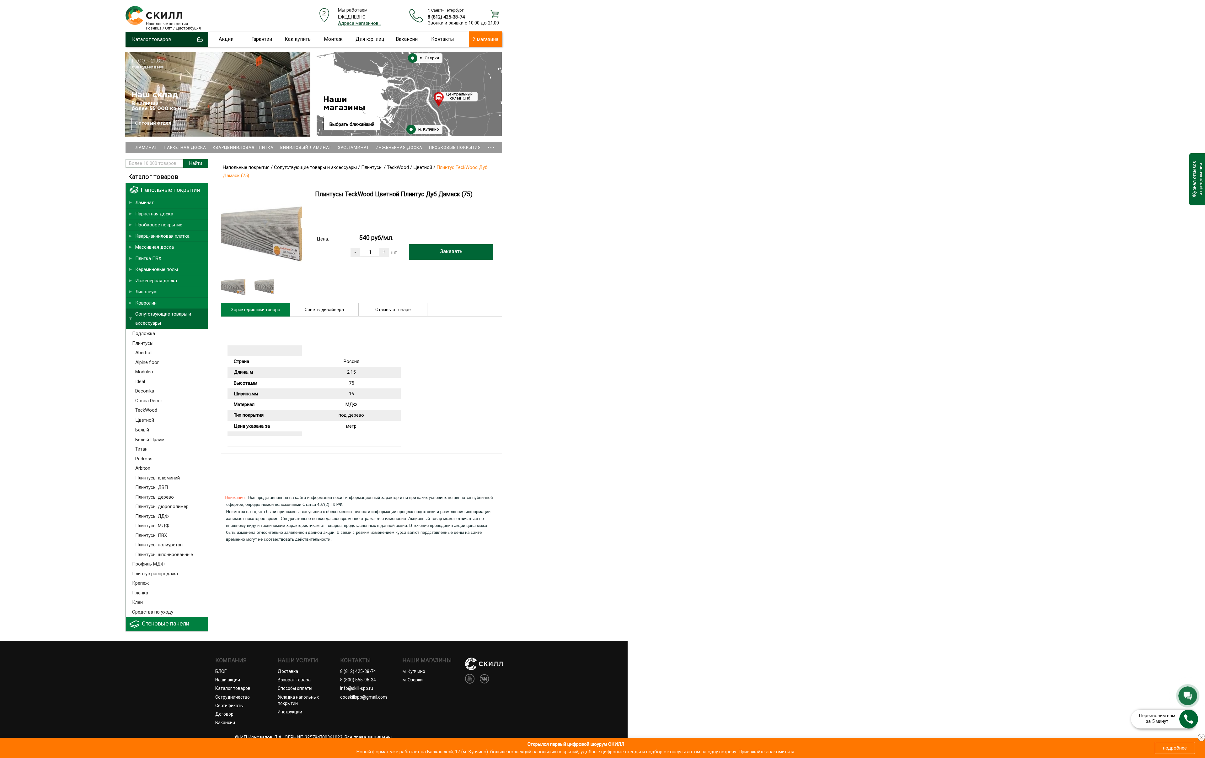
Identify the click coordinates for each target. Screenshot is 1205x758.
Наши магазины (344, 103)
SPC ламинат (353, 147)
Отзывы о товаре (393, 309)
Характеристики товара (255, 309)
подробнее (1175, 748)
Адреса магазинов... (359, 23)
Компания (231, 660)
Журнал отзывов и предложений (1197, 179)
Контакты (442, 39)
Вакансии (407, 39)
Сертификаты (229, 705)
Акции (226, 39)
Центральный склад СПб (459, 96)
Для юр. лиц (370, 39)
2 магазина (485, 39)
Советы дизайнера (324, 309)
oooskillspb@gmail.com (363, 697)
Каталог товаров (232, 688)
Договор (224, 714)
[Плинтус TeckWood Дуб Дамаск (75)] (261, 269)
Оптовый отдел (153, 123)
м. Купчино (428, 129)
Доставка (288, 671)
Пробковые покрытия (455, 147)
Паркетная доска (185, 147)
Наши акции (227, 679)
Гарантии (261, 39)
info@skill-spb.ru (356, 688)
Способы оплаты (295, 688)
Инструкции (290, 711)
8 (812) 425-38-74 (446, 17)
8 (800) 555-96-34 (358, 679)
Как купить (298, 39)
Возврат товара (294, 679)
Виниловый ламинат (305, 147)
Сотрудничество (232, 697)
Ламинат (146, 147)
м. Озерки (429, 58)
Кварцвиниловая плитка (243, 147)
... (491, 144)
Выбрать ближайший (351, 124)
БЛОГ (221, 671)
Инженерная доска (399, 147)
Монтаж (333, 39)
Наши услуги (298, 660)
